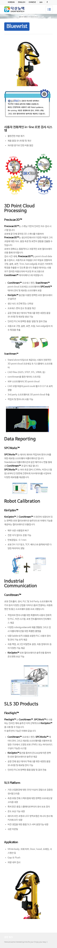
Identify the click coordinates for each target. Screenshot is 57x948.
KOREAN (11, 2)
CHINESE (32, 2)
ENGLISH (21, 2)
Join (41, 2)
